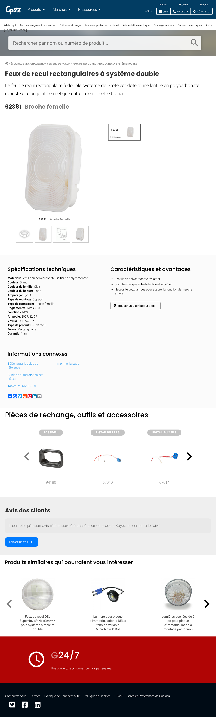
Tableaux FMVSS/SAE (22, 386)
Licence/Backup (59, 64)
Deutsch (183, 4)
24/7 (148, 11)
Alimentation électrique (136, 25)
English (163, 4)
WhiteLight (10, 25)
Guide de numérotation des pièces (25, 377)
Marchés (60, 9)
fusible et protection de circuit (102, 25)
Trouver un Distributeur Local (136, 306)
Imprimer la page (68, 363)
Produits (35, 9)
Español (204, 4)
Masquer (199, 439)
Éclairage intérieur (164, 25)
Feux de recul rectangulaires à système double (105, 64)
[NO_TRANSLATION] (15, 30)
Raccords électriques (190, 25)
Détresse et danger (70, 25)
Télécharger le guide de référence (23, 365)
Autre (209, 25)
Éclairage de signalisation (28, 64)
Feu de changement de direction (38, 25)
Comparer (108, 543)
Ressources (88, 9)
